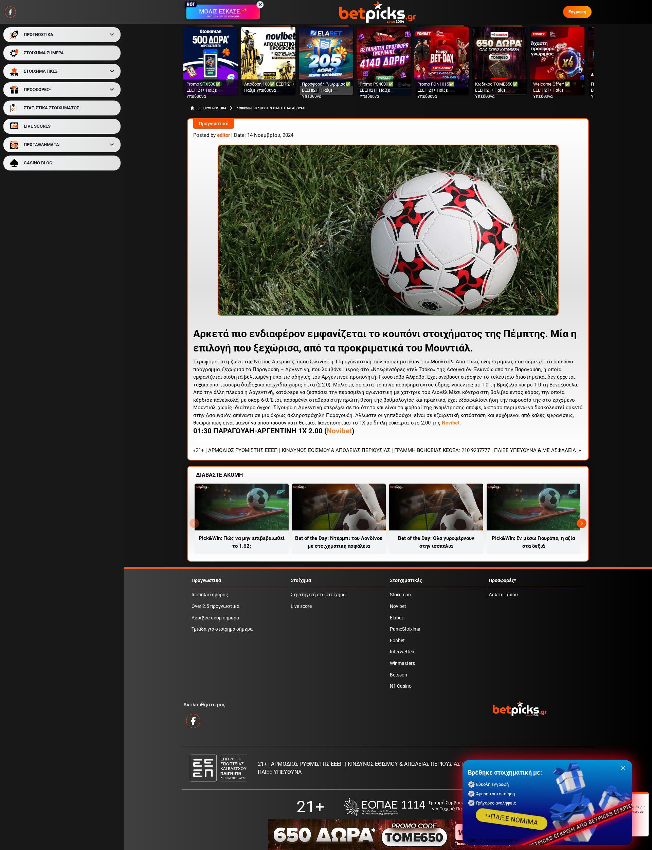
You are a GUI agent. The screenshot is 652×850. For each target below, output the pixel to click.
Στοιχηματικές (406, 580)
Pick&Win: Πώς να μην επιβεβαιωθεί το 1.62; (242, 542)
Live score (301, 606)
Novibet (339, 431)
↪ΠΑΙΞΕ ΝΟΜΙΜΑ (511, 819)
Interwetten (402, 652)
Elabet (396, 618)
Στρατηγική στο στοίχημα (318, 595)
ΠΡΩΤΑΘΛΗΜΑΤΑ (41, 144)
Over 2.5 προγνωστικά (215, 606)
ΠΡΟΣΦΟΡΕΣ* (37, 89)
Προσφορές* (502, 580)
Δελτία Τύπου (503, 595)
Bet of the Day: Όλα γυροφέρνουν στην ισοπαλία (436, 542)
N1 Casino (401, 686)
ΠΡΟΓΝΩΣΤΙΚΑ (38, 34)
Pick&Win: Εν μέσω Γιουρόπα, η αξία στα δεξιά (533, 542)
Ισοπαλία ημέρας (210, 595)
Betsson (398, 675)
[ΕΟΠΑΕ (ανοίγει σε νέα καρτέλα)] (411, 807)
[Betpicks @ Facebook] (10, 12)
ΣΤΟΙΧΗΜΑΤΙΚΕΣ (40, 71)
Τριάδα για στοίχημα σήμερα (222, 629)
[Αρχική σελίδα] (192, 108)
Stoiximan (400, 595)
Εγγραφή (577, 11)
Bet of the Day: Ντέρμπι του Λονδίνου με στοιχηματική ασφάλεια (338, 542)
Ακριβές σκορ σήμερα (215, 618)
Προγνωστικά (214, 124)
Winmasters (402, 663)
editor (223, 135)
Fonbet (397, 641)
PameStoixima (405, 629)
